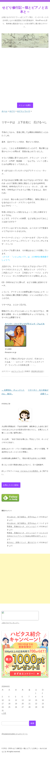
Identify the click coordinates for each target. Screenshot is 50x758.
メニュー (25, 105)
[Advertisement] (25, 75)
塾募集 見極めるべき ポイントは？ (21, 526)
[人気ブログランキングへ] (20, 620)
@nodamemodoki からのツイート (15, 734)
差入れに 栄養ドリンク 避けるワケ (21, 542)
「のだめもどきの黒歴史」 (29, 471)
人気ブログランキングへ (10, 623)
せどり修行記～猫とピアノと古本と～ (25, 9)
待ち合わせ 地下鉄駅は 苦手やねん (21, 517)
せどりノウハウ (17, 371)
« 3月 (4, 713)
